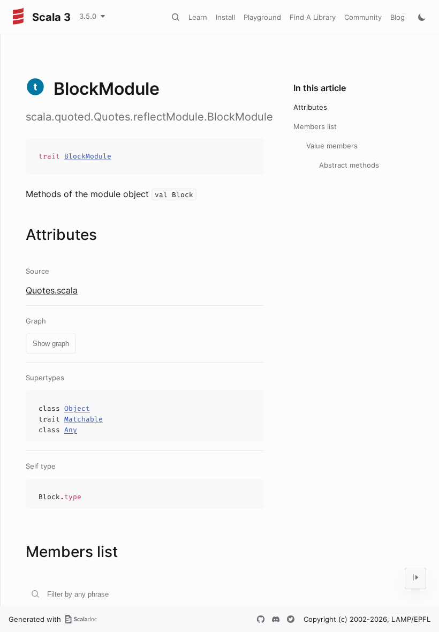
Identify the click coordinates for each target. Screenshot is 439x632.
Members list (315, 126)
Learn (197, 17)
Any (70, 429)
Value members (332, 145)
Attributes (310, 107)
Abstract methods (349, 165)
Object (77, 408)
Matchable (83, 419)
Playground (262, 17)
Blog (397, 17)
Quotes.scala (52, 290)
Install (225, 17)
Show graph (51, 344)
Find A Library (313, 17)
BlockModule (87, 156)
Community (363, 17)
